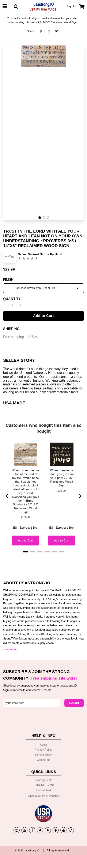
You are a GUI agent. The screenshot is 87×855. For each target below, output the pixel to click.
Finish (8, 279)
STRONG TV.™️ (44, 785)
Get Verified (43, 790)
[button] (39, 217)
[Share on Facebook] (48, 31)
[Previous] (7, 496)
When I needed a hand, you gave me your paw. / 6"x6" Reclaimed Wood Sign (62, 478)
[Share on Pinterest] (42, 31)
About (43, 744)
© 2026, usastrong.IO (27, 850)
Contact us (43, 759)
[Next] (79, 496)
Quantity (12, 299)
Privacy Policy (43, 749)
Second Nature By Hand (45, 254)
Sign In (71, 6)
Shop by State (43, 780)
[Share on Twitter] (56, 31)
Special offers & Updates (43, 795)
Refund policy (43, 754)
